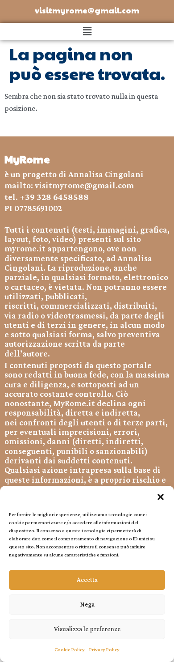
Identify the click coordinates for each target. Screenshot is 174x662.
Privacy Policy (104, 649)
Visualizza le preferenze (87, 628)
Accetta (87, 579)
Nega (87, 604)
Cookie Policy (69, 649)
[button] (160, 496)
